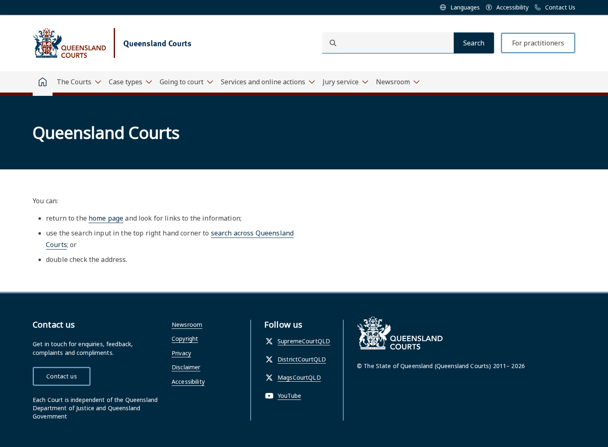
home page (106, 218)
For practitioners (538, 43)
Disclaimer (186, 367)
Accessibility (188, 381)
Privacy (181, 353)
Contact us (61, 376)
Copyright (185, 338)
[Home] (43, 83)
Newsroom (187, 324)
